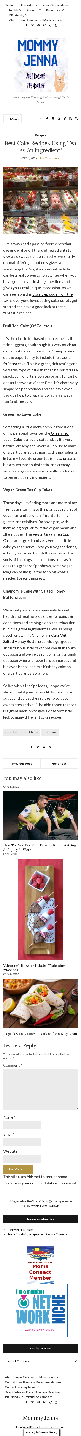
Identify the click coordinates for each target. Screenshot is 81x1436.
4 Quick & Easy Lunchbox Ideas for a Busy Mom (40, 1033)
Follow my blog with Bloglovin (40, 1205)
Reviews (32, 10)
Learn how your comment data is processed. (40, 1183)
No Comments (50, 158)
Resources (53, 10)
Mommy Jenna (40, 1418)
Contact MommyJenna (20, 1387)
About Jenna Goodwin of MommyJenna (35, 20)
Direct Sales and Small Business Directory (33, 1392)
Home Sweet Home (56, 5)
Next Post (59, 763)
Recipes (40, 135)
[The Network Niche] (41, 1310)
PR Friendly (16, 15)
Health (13, 10)
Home (10, 5)
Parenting (27, 5)
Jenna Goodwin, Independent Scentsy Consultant (39, 1234)
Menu (14, 119)
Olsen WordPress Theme (31, 1427)
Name (9, 1117)
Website (10, 1151)
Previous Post (22, 763)
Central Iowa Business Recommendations (33, 1382)
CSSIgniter (60, 1427)
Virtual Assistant (37, 1397)
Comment (12, 1065)
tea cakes (49, 732)
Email (8, 1134)
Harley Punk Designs (20, 1229)
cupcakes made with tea (21, 732)
